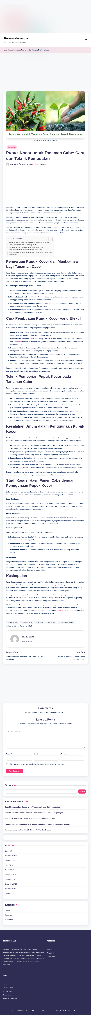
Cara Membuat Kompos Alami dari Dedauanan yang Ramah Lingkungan (34, 813)
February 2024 (10, 874)
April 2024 (9, 865)
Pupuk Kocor (39, 622)
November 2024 (11, 856)
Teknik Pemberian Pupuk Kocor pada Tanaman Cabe (26, 247)
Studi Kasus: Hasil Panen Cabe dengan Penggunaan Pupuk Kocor (30, 252)
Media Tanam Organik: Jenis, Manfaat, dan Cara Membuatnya (30, 818)
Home (5, 50)
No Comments (41, 164)
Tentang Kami (8, 995)
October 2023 (10, 893)
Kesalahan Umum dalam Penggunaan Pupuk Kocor (25, 250)
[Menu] (86, 40)
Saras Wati (28, 636)
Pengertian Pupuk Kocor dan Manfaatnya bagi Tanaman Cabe (29, 242)
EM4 (19, 342)
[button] (27, 641)
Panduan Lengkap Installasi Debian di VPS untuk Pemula (28, 830)
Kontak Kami (7, 991)
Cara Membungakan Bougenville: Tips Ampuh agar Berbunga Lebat (32, 807)
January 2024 (10, 879)
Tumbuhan (12, 147)
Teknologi (8, 915)
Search (9, 785)
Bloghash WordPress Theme (67, 1011)
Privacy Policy (8, 988)
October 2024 (10, 860)
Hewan (7, 910)
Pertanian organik (27, 622)
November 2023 (11, 889)
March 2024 (9, 870)
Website (63, 754)
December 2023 (11, 884)
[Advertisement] (45, 16)
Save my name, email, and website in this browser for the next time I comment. (37, 764)
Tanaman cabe (51, 622)
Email (36, 754)
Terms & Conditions (10, 998)
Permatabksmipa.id (17, 38)
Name (9, 754)
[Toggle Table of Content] (49, 239)
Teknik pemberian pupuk (66, 622)
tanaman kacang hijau (65, 610)
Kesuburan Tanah (13, 622)
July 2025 (8, 851)
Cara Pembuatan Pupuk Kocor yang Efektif (22, 245)
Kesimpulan (13, 255)
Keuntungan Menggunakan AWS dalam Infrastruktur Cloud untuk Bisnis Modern (37, 824)
